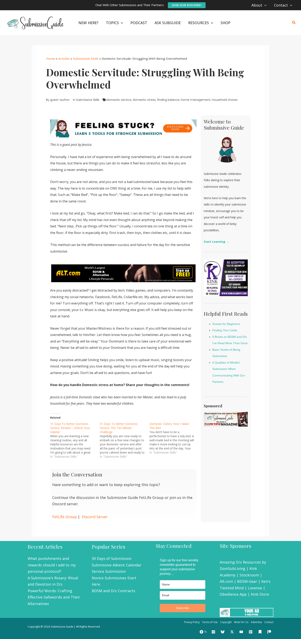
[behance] (260, 632)
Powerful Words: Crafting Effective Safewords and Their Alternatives (54, 597)
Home (50, 58)
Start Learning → (216, 242)
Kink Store (260, 594)
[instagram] (213, 632)
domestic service (118, 100)
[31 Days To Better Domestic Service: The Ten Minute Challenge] (124, 440)
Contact (268, 622)
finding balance (168, 100)
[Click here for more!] (123, 273)
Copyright (226, 622)
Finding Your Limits (224, 330)
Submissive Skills (85, 58)
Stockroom (249, 575)
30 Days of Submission (111, 558)
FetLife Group (64, 516)
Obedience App (233, 594)
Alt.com (226, 581)
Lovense (255, 587)
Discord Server (95, 516)
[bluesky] (223, 632)
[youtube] (242, 632)
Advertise (256, 622)
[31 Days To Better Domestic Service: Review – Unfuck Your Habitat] (75, 440)
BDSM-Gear (247, 581)
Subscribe (182, 608)
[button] (187, 5)
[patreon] (269, 632)
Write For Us (241, 622)
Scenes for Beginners (226, 324)
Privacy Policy (192, 622)
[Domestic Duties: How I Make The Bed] (174, 438)
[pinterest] (251, 632)
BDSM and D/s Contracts (113, 590)
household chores (225, 100)
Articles (64, 58)
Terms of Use (210, 622)
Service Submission (109, 571)
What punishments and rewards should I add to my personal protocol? (52, 565)
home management (195, 100)
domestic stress (144, 100)
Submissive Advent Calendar (116, 565)
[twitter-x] (232, 632)
